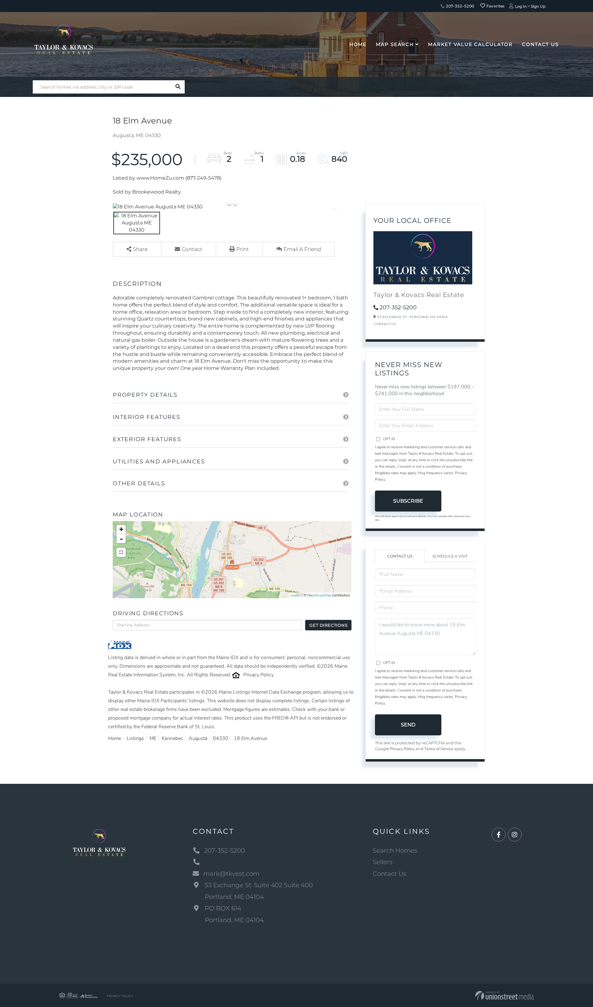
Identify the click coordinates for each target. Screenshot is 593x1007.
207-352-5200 (459, 6)
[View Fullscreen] (121, 552)
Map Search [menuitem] (395, 44)
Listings (135, 738)
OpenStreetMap (319, 595)
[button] (178, 87)
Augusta (198, 738)
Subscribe (408, 501)
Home (114, 738)
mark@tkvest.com (231, 873)
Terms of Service (438, 749)
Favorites (495, 6)
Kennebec (172, 738)
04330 (220, 738)
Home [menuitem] (358, 44)
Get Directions (328, 625)
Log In (521, 6)
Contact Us (385, 324)
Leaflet (296, 595)
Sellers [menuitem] (383, 862)
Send (408, 725)
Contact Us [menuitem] (540, 44)
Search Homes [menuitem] (395, 850)
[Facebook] (498, 835)
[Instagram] (514, 835)
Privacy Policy (258, 674)
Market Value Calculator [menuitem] (470, 44)
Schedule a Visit (450, 556)
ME (152, 738)
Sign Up (538, 6)
